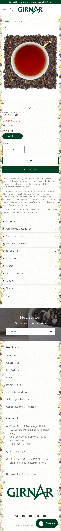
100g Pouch (12, 136)
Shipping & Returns (17, 399)
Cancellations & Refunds (21, 406)
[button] (4, 9)
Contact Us (12, 362)
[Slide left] (23, 108)
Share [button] (9, 296)
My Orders (12, 370)
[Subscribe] (51, 331)
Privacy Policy (14, 384)
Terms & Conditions (18, 392)
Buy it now (30, 169)
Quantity (6, 143)
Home (7, 21)
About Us (11, 355)
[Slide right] (37, 108)
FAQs (9, 377)
